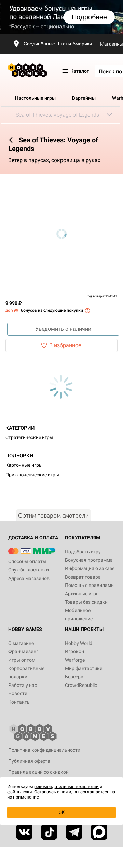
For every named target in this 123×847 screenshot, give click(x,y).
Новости (17, 693)
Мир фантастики (83, 668)
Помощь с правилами (89, 585)
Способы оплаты (27, 561)
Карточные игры (24, 465)
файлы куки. (20, 791)
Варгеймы (84, 98)
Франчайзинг (23, 651)
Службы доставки (28, 570)
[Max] (99, 832)
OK (62, 812)
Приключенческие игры (32, 474)
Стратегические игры (29, 437)
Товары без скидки (86, 602)
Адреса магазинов (29, 578)
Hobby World (78, 643)
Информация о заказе (89, 568)
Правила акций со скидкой (38, 772)
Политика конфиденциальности (44, 750)
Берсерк (74, 676)
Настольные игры (35, 98)
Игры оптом (21, 660)
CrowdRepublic (81, 685)
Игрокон (74, 651)
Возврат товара (83, 577)
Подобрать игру (83, 551)
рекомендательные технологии (66, 786)
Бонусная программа (89, 560)
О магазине (21, 643)
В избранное (65, 345)
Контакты (19, 702)
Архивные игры (82, 593)
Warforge (75, 660)
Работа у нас (22, 685)
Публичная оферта (29, 761)
